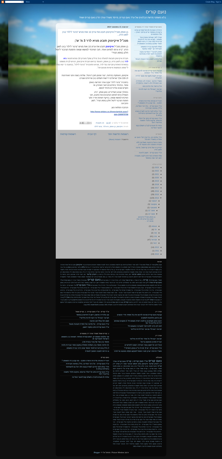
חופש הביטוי (136, 274)
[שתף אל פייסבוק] (83, 123)
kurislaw (101, 304)
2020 (156, 178)
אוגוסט (154, 226)
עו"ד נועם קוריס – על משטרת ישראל (133, 290)
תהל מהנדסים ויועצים (129, 304)
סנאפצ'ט (139, 285)
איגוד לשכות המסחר (102, 264)
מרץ (155, 236)
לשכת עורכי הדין (116, 277)
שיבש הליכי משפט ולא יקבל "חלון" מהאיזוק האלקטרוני (93, 302)
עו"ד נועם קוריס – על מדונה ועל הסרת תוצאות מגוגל (89, 324)
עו (120, 285)
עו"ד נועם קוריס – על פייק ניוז (85, 290)
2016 (156, 191)
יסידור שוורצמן (75, 274)
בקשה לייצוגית (154, 269)
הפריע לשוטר (64, 269)
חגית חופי (153, 274)
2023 (156, 167)
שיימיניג (74, 302)
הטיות (75, 269)
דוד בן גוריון (114, 269)
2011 (157, 251)
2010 (156, 254)
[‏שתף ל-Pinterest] (80, 123)
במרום (75, 267)
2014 (156, 198)
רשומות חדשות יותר (118, 134)
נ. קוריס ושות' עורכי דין (127, 280)
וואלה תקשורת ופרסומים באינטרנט (127, 272)
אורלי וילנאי (139, 264)
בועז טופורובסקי (146, 267)
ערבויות (84, 300)
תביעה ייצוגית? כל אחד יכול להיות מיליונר (146, 339)
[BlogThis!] (88, 123)
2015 (156, 194)
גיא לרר (106, 126)
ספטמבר (153, 208)
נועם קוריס (156, 12)
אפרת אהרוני (64, 264)
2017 (156, 188)
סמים (147, 285)
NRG (88, 304)
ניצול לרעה (80, 282)
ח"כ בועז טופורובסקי (78, 272)
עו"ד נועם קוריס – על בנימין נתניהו (90, 287)
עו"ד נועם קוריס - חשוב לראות (150, 153)
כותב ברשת (66, 274)
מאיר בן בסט (107, 277)
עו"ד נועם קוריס (83, 285)
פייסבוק (74, 300)
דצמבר (154, 201)
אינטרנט (93, 264)
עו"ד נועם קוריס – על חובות (71, 287)
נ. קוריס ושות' (139, 280)
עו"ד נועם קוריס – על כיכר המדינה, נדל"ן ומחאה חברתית (148, 107)
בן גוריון (64, 267)
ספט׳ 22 (151, 211)
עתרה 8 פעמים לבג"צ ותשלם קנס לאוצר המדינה (90, 377)
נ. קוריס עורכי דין (114, 280)
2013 (156, 247)
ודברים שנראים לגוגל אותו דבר (152, 272)
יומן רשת (83, 274)
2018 (156, 184)
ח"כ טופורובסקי (67, 272)
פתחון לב (145, 302)
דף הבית (92, 134)
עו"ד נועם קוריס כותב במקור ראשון (96, 327)
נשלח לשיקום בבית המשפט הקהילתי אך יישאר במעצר (151, 48)
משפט (83, 277)
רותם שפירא (115, 302)
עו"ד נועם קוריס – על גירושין (153, 292)
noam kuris (94, 305)
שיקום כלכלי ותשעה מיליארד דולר (137, 444)
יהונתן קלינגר (92, 274)
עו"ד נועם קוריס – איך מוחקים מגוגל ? (111, 287)
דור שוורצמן (97, 269)
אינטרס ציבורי (86, 264)
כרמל (143, 277)
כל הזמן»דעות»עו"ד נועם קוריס (129, 393)
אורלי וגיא (146, 265)
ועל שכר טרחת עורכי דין (92, 272)
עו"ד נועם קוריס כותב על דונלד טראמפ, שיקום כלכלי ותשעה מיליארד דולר (150, 120)
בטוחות (138, 267)
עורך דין (66, 297)
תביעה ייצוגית (141, 304)
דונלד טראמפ (106, 269)
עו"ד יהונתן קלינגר (114, 285)
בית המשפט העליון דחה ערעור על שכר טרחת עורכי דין (106, 267)
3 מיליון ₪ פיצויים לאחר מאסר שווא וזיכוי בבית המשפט (88, 348)
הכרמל (71, 269)
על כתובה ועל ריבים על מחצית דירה (104, 300)
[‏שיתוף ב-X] (85, 123)
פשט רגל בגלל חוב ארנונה (99, 321)
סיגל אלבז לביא (72, 282)
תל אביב (115, 304)
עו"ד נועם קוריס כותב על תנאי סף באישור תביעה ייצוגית (126, 295)
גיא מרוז (132, 269)
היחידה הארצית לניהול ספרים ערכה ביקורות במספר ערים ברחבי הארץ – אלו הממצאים (148, 32)
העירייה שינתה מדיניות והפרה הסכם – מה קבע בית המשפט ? (150, 102)
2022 (156, 171)
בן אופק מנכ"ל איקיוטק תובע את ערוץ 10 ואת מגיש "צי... (146, 219)
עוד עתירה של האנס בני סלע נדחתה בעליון (83, 297)
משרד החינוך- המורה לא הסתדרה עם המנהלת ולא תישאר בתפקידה (149, 82)
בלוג (83, 267)
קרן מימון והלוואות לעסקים (151, 318)
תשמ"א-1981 (108, 304)
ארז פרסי (159, 267)
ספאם (123, 285)
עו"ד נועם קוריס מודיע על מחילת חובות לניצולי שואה (129, 419)
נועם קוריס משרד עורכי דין (79, 280)
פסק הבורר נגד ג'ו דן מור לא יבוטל (136, 439)
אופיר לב (152, 264)
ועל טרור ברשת (105, 272)
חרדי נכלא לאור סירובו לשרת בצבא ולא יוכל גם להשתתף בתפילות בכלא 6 (148, 113)
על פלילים (90, 300)
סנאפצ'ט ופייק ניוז (131, 285)
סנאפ (144, 285)
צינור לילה (98, 126)
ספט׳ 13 (151, 214)
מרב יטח (94, 277)
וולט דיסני (114, 272)
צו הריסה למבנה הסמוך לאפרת (97, 351)
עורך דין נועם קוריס (131, 434)
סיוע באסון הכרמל (149, 405)
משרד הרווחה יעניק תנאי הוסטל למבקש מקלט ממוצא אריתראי (138, 351)
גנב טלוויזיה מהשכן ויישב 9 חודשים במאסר (92, 315)
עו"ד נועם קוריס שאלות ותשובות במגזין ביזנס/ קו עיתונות (137, 297)
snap (85, 304)
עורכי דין (150, 300)
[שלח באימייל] (90, 123)
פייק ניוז (69, 300)
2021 (156, 174)
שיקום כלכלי (68, 302)
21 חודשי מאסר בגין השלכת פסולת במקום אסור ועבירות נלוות (85, 345)
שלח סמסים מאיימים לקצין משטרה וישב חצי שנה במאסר (148, 157)
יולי (155, 230)
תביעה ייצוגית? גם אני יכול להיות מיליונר (146, 329)
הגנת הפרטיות (82, 269)
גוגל (142, 269)
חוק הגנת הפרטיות (125, 274)
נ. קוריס (146, 280)
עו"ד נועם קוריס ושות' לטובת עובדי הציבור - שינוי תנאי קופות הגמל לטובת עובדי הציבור (117, 292)
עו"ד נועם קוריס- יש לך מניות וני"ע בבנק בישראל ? (143, 348)
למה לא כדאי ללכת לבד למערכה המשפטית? (145, 326)
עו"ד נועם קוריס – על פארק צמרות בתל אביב (107, 290)
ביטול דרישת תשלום (129, 267)
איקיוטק (120, 126)
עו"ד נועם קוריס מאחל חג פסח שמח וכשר (96, 295)
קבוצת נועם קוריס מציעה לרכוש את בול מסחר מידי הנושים (148, 72)
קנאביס (121, 302)
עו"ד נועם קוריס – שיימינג (67, 290)
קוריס (126, 302)
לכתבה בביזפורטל (127, 277)
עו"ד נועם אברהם (95, 285)
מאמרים (99, 277)
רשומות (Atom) (115, 139)
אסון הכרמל (72, 264)
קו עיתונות (132, 302)
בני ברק (119, 378)
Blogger (97, 452)
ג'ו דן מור (147, 269)
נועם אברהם (105, 280)
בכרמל (87, 267)
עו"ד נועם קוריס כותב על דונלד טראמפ (78, 292)
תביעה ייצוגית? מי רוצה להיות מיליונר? (94, 318)
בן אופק (113, 126)
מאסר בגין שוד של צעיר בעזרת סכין (95, 342)
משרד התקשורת (65, 277)
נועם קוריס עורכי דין (154, 282)
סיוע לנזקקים (153, 285)
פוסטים (80, 300)
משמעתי (88, 277)
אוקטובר (153, 204)
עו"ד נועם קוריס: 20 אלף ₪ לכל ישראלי (107, 297)
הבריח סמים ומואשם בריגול (151, 342)
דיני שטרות (90, 269)
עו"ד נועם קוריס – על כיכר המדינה (151, 427)
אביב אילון (158, 265)
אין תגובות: (99, 123)
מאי (155, 233)
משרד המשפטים (76, 277)
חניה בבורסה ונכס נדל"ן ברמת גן (108, 274)
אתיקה (154, 267)
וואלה (140, 272)
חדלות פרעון (146, 274)
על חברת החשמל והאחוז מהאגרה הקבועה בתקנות (131, 300)
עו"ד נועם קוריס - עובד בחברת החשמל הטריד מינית (138, 287)
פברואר (154, 240)
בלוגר (79, 267)
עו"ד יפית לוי (105, 285)
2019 (156, 181)
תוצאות (120, 304)
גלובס (128, 269)
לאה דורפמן (137, 277)
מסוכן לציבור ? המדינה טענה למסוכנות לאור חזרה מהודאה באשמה (150, 54)
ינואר (155, 243)
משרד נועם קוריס (156, 280)
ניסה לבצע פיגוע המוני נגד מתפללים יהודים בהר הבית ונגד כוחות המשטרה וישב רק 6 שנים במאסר (115, 282)
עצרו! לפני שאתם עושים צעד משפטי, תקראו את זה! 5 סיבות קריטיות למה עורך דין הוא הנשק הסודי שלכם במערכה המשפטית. (149, 40)
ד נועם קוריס (122, 269)
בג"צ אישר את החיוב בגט (152, 86)
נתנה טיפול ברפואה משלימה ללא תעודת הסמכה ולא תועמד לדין (149, 143)
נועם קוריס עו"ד (65, 280)
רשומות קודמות (68, 134)
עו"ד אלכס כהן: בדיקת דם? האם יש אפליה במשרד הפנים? (148, 138)
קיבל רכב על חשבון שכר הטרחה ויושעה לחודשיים (143, 345)
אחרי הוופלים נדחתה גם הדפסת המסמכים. (122, 264)
